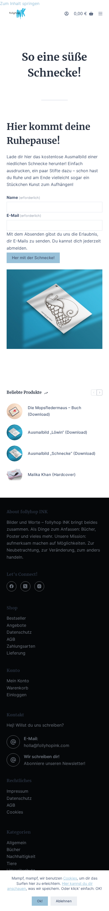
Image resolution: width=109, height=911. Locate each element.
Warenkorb (17, 687)
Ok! (40, 901)
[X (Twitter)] (25, 586)
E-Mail (24, 215)
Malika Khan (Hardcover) (52, 474)
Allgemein (16, 842)
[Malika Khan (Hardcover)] (14, 475)
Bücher (13, 849)
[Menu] (100, 14)
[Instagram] (39, 586)
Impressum (17, 791)
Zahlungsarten (21, 646)
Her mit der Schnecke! (33, 257)
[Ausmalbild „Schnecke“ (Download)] (14, 453)
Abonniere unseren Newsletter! (54, 763)
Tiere (12, 863)
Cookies (70, 878)
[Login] (67, 14)
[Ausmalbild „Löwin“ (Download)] (14, 432)
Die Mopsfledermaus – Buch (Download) (54, 411)
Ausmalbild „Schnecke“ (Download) (62, 453)
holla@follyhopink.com (46, 745)
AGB (11, 639)
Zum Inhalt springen (19, 3)
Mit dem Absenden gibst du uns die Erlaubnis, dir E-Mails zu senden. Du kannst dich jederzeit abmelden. (54, 241)
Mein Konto (18, 680)
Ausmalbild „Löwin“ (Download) (57, 432)
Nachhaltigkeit (21, 856)
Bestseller (16, 618)
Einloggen (16, 694)
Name (23, 197)
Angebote (16, 625)
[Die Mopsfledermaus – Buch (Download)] (14, 411)
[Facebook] (12, 586)
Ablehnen (64, 901)
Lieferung (16, 653)
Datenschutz (19, 632)
